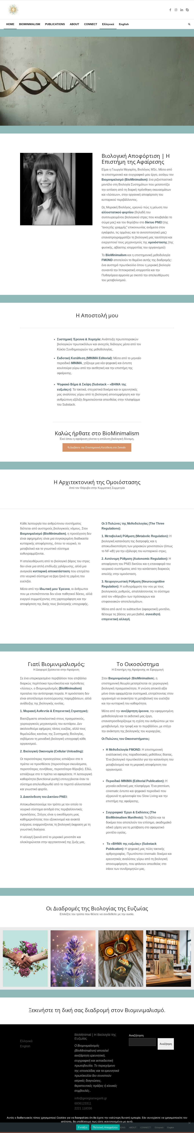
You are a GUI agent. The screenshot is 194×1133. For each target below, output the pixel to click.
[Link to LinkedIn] (182, 10)
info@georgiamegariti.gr (90, 1098)
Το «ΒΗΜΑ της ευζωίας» (124, 843)
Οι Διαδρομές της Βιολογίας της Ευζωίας (97, 908)
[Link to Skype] (187, 10)
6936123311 (82, 1103)
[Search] (188, 24)
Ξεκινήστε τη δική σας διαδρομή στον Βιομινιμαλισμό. (97, 1010)
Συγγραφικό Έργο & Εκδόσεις (127, 812)
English (25, 1046)
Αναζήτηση (136, 1035)
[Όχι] (189, 1123)
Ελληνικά (26, 1041)
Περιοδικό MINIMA (119, 781)
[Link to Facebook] (170, 10)
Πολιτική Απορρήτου (105, 1127)
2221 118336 (83, 1108)
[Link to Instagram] (176, 10)
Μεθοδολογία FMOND (124, 749)
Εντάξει (82, 1127)
